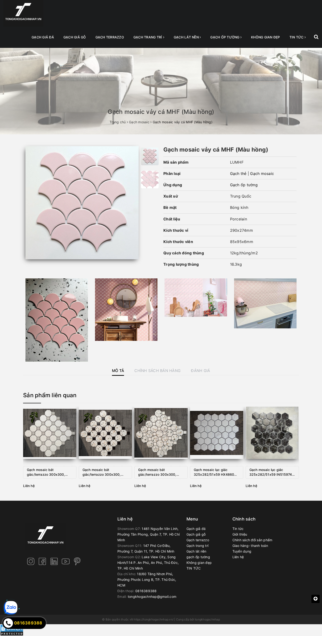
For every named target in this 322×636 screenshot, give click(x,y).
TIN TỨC (297, 37)
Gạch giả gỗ (74, 37)
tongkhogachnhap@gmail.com (152, 597)
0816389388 (146, 591)
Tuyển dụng (242, 551)
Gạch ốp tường (244, 184)
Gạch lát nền (187, 37)
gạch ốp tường (225, 37)
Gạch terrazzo (109, 37)
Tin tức (238, 529)
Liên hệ (238, 557)
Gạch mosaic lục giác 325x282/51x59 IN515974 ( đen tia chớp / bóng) (271, 472)
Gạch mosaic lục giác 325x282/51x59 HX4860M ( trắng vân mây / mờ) (216, 472)
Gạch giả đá (43, 37)
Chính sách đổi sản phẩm (252, 540)
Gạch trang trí (148, 37)
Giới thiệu (239, 534)
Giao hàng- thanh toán (250, 546)
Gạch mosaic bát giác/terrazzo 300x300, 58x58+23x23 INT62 (102, 472)
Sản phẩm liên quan (50, 395)
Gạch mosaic (262, 173)
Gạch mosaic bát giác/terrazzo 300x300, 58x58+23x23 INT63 (157, 472)
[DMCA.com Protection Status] (12, 630)
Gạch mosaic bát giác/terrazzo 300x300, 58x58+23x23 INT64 (46, 472)
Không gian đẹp (265, 37)
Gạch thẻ (238, 173)
